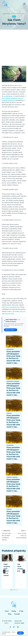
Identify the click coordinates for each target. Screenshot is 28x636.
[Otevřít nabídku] (24, 3)
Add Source (20, 633)
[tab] (12, 589)
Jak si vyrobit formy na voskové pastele (21, 534)
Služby (13, 611)
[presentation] (7, 557)
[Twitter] (14, 627)
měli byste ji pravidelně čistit (11, 307)
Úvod (7, 611)
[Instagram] (17, 627)
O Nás (21, 611)
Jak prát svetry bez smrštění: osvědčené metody (6, 535)
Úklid (14, 16)
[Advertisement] (14, 49)
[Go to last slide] (4, 571)
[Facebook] (10, 627)
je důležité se (8, 96)
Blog (9, 614)
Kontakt (17, 614)
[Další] (24, 571)
